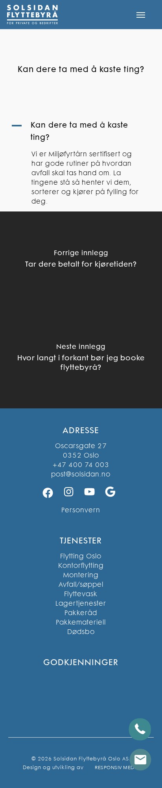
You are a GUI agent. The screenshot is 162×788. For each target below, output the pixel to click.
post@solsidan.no (80, 474)
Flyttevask (81, 594)
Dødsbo (81, 632)
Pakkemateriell (81, 622)
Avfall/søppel (81, 584)
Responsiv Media (117, 767)
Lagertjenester (80, 603)
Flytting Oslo (80, 556)
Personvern (80, 510)
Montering (81, 575)
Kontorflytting (81, 565)
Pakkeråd (80, 613)
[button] (140, 15)
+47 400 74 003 (81, 465)
